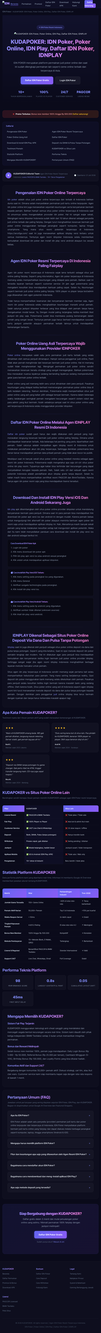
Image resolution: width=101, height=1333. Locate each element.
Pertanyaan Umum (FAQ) (63, 160)
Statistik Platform (15, 154)
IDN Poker (6, 11)
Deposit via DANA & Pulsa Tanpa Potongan (71, 143)
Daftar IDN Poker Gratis (37, 80)
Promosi (38, 4)
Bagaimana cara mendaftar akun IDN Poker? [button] (33, 1165)
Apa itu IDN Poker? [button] (20, 1115)
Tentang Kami (75, 1274)
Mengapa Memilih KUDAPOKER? (21, 160)
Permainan (26, 4)
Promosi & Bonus (9, 1283)
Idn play (11, 509)
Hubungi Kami (42, 1287)
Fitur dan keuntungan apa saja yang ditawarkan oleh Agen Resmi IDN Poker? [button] (49, 1154)
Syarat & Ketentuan (77, 1283)
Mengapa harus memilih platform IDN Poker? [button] (33, 1143)
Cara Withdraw (42, 1283)
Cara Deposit (41, 1278)
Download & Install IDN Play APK (21, 143)
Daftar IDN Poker (59, 137)
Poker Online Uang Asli (17, 137)
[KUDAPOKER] (6, 4)
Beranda (14, 4)
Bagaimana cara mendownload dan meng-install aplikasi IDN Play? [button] (44, 1176)
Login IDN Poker (68, 80)
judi (55, 694)
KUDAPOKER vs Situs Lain (63, 148)
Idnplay (11, 647)
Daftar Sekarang (88, 4)
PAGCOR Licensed (10, 1301)
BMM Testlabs (8, 1306)
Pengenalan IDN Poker (17, 131)
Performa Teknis (59, 154)
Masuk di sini (58, 1242)
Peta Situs (6, 1311)
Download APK (8, 1287)
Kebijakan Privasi (77, 1278)
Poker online (14, 355)
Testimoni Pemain (15, 148)
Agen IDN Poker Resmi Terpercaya (67, 131)
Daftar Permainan (9, 1278)
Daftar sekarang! (80, 114)
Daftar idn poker (16, 434)
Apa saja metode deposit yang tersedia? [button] (30, 1187)
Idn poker (12, 199)
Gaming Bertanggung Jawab (81, 1287)
